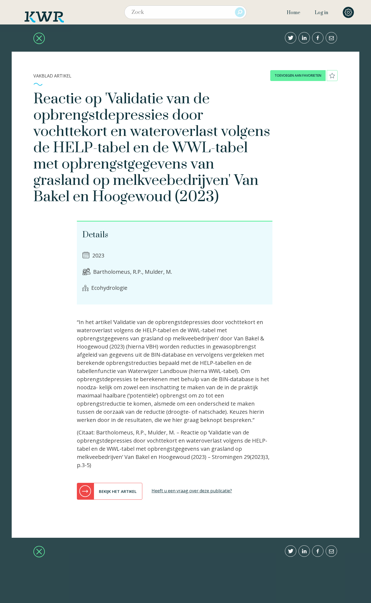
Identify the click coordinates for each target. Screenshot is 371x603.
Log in (321, 13)
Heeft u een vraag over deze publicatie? (192, 491)
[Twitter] (290, 37)
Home (293, 13)
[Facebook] (317, 37)
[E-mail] (331, 37)
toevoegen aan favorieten (298, 75)
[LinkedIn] (304, 37)
